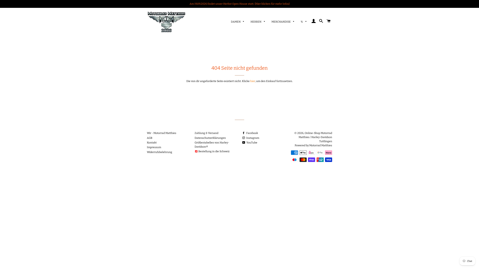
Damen (236, 21)
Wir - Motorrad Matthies (161, 133)
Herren (256, 21)
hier (252, 81)
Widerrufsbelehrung (159, 152)
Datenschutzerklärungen (210, 138)
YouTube (251, 142)
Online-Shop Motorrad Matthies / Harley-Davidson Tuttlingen (315, 137)
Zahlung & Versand (206, 133)
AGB (149, 138)
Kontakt (152, 142)
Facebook (252, 133)
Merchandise (281, 21)
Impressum (154, 147)
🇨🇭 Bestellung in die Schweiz (212, 151)
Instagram (252, 138)
